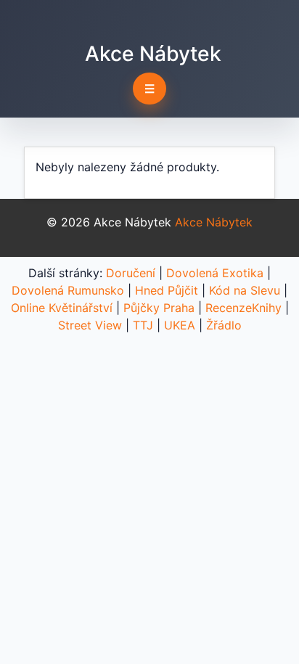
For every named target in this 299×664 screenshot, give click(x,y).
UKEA (179, 325)
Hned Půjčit (166, 290)
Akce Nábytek (153, 53)
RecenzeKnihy (243, 307)
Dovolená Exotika (214, 273)
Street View (90, 325)
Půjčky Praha (158, 307)
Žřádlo (224, 325)
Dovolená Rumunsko (68, 290)
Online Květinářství (61, 307)
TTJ (143, 325)
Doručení (130, 273)
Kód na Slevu (244, 290)
